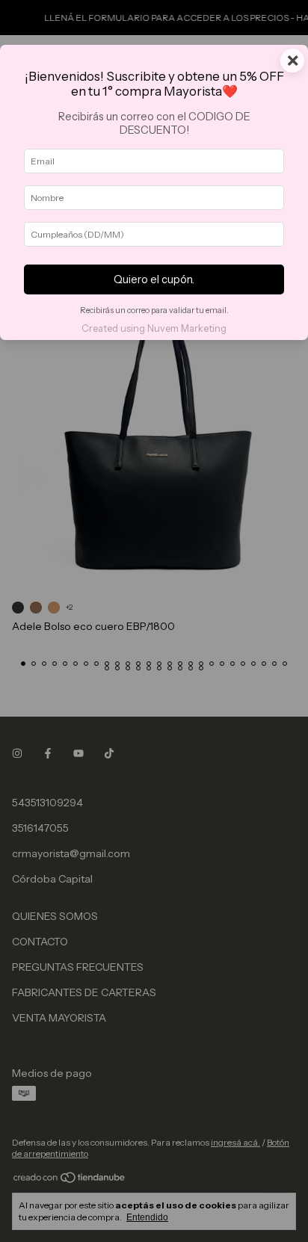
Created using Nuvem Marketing (154, 328)
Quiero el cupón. (154, 279)
